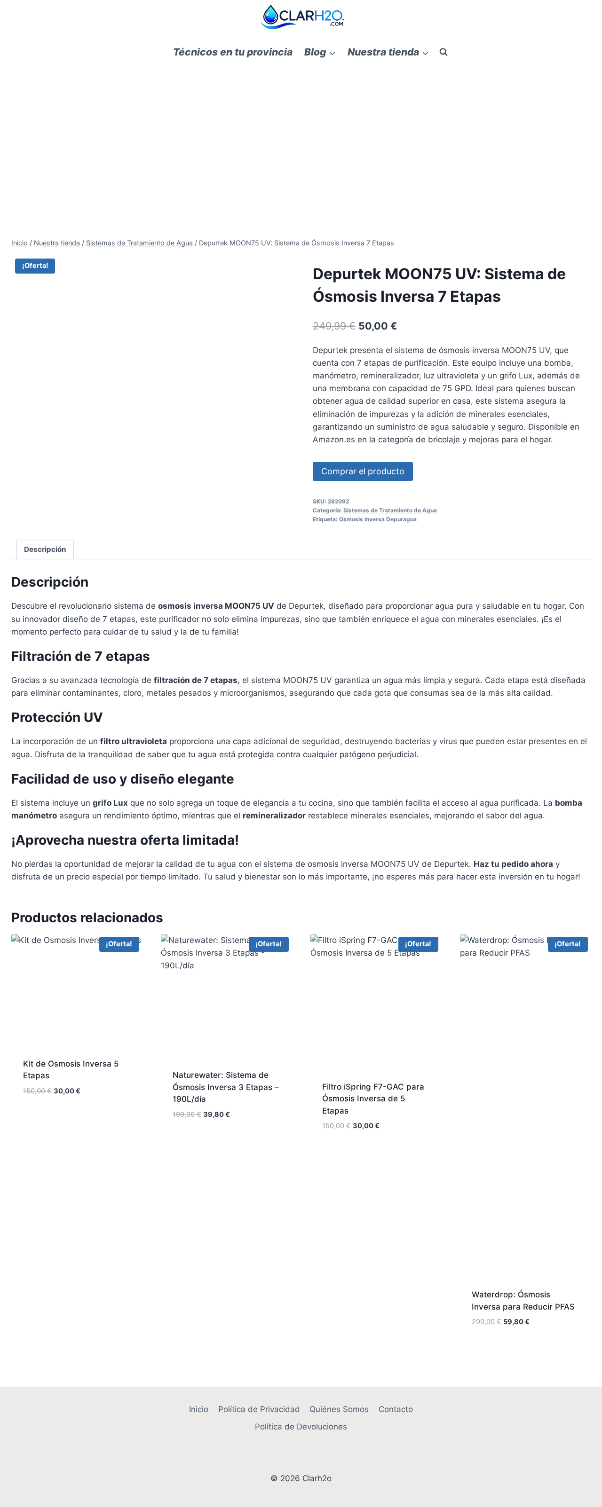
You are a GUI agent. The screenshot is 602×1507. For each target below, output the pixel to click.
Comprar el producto (362, 471)
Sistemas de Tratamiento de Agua (390, 510)
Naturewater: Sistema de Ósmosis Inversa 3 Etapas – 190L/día (226, 1087)
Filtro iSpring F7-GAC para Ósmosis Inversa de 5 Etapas (373, 1098)
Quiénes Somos (339, 1409)
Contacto (396, 1409)
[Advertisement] (301, 137)
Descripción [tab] (45, 549)
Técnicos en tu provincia (233, 52)
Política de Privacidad (259, 1409)
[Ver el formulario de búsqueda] (443, 52)
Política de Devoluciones (301, 1426)
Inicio (198, 1409)
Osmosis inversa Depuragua (378, 519)
